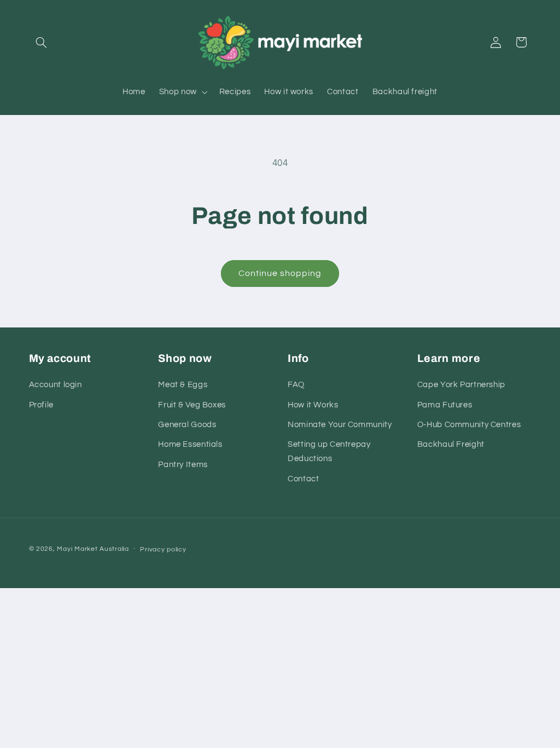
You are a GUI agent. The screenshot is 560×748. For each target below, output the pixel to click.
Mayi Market (77, 549)
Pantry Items (183, 465)
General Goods (187, 425)
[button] (41, 42)
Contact (303, 479)
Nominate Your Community (340, 425)
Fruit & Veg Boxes (192, 405)
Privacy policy (163, 549)
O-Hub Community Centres (469, 425)
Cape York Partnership (461, 385)
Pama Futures (444, 405)
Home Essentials (190, 444)
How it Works (313, 405)
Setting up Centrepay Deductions (329, 451)
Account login (55, 385)
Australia (114, 549)
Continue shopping (280, 273)
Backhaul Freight (451, 444)
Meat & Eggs (182, 385)
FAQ (296, 385)
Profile (41, 405)
